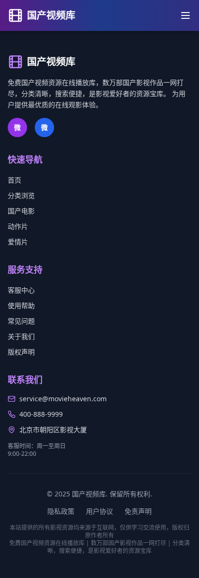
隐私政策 (60, 511)
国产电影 (21, 210)
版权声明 (21, 351)
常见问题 (21, 320)
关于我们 (21, 336)
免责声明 (138, 511)
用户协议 (99, 511)
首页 (14, 179)
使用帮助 (21, 305)
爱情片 (18, 241)
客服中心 (21, 290)
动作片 (18, 226)
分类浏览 (21, 195)
